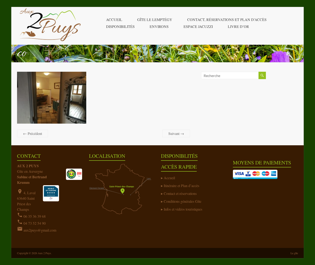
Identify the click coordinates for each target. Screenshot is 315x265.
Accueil (114, 19)
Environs (159, 26)
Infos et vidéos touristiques (183, 209)
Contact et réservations (180, 193)
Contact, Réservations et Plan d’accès (227, 19)
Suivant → (176, 133)
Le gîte (294, 253)
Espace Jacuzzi (198, 26)
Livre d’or (238, 26)
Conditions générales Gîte (182, 201)
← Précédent (32, 133)
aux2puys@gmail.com (40, 230)
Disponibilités (120, 26)
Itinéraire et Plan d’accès (181, 185)
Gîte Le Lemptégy (154, 19)
